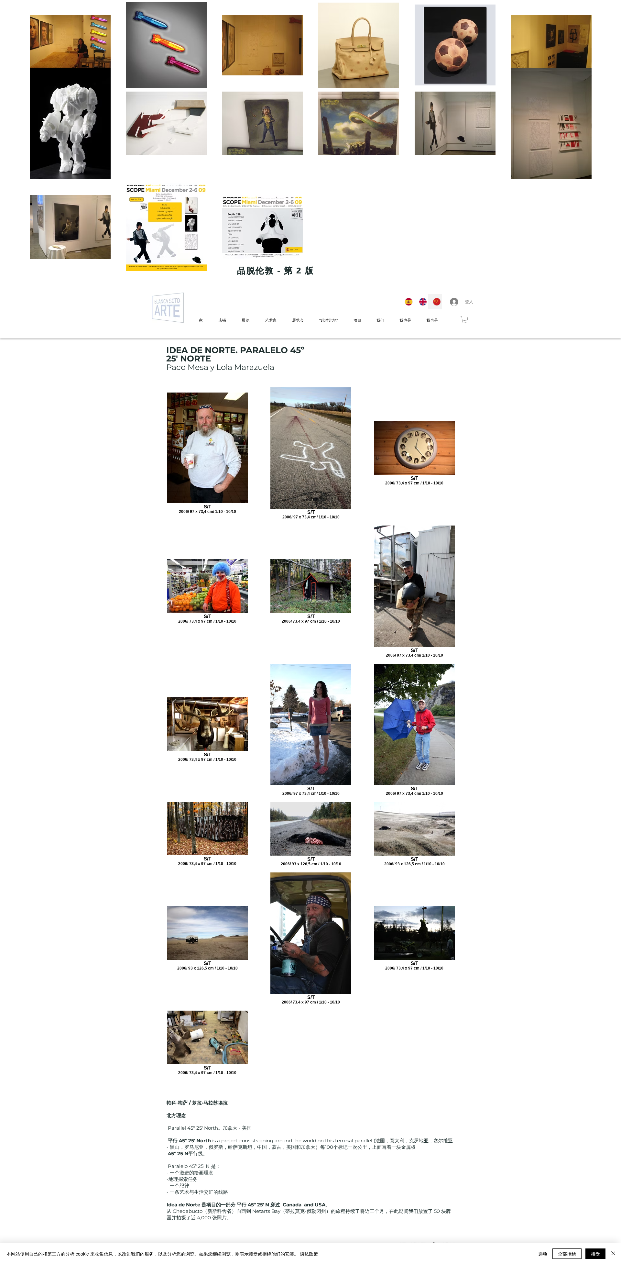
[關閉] (613, 1253)
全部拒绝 (567, 1253)
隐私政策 (309, 1253)
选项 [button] (542, 1253)
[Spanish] (407, 301)
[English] (421, 301)
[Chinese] (435, 301)
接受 (595, 1253)
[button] (465, 319)
